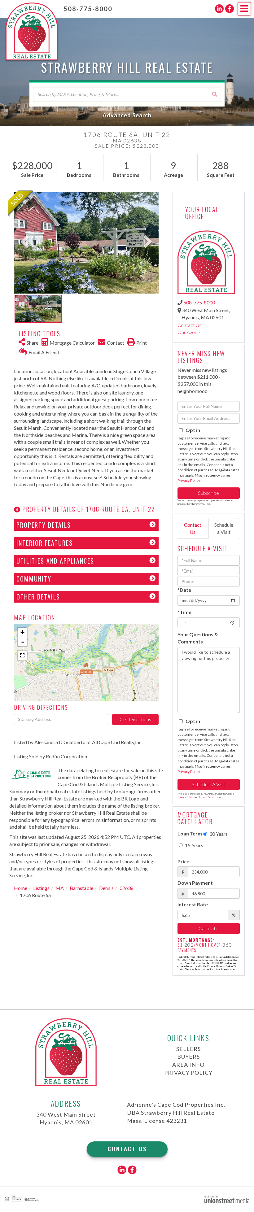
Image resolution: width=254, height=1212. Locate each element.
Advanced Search (127, 115)
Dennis (106, 888)
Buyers (188, 1056)
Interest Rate (192, 904)
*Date (184, 590)
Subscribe (208, 493)
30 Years (218, 834)
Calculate (208, 928)
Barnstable (81, 888)
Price (183, 861)
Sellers (188, 1048)
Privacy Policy (188, 480)
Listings (41, 888)
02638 (127, 888)
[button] (214, 94)
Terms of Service (207, 797)
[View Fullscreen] (22, 655)
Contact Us (189, 325)
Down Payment (195, 883)
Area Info (188, 1064)
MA (59, 888)
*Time (184, 612)
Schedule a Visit (223, 528)
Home (20, 888)
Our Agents (189, 332)
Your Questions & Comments (197, 637)
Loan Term (189, 833)
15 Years (193, 845)
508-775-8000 (88, 8)
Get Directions (135, 719)
